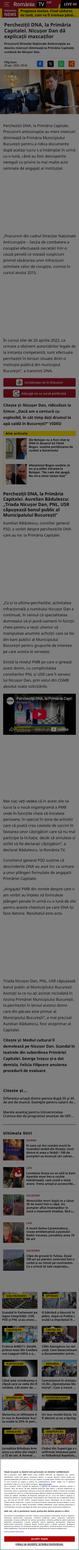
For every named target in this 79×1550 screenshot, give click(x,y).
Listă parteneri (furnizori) (14, 1531)
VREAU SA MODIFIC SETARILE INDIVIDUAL (39, 1544)
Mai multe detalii (45, 1484)
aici (5, 1500)
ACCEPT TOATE (39, 1538)
